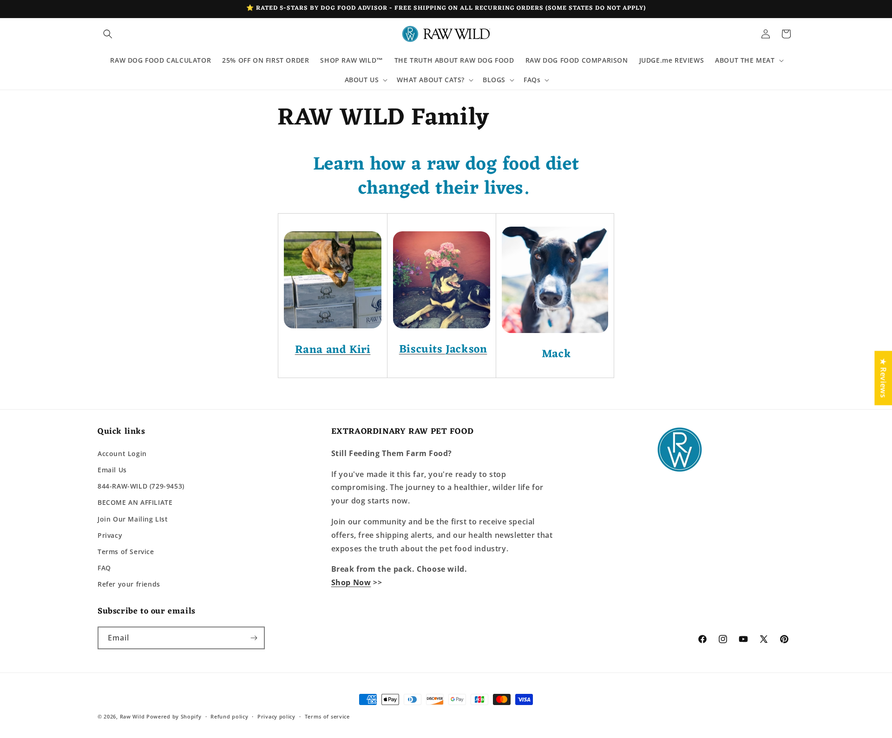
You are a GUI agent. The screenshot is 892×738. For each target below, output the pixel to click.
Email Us (112, 469)
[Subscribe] (253, 638)
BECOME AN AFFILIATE (135, 502)
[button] (108, 34)
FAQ (104, 567)
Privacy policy (276, 716)
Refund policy (229, 716)
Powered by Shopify (174, 716)
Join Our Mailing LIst (133, 519)
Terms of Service (126, 551)
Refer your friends (129, 584)
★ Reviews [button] (883, 378)
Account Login (122, 453)
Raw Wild (132, 716)
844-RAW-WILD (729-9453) (141, 486)
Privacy (110, 535)
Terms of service (327, 716)
